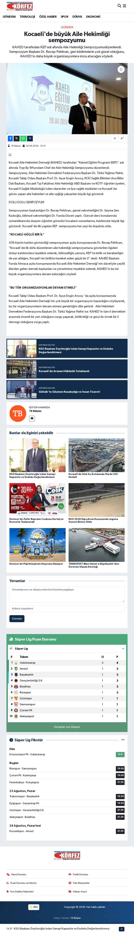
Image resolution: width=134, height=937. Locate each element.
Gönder (17, 618)
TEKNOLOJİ (27, 16)
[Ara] (119, 6)
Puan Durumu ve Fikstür (23, 883)
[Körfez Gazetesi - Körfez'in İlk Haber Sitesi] (19, 6)
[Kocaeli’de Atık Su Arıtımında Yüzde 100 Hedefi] (97, 455)
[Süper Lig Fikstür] (123, 740)
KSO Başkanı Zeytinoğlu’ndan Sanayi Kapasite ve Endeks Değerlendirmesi (61, 928)
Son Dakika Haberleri (22, 891)
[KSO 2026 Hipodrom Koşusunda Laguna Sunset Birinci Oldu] (97, 499)
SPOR (64, 16)
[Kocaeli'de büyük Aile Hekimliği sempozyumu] (67, 98)
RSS (35, 907)
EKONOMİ (93, 16)
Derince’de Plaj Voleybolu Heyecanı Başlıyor (36, 564)
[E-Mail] (32, 419)
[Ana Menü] (124, 6)
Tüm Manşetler (81, 883)
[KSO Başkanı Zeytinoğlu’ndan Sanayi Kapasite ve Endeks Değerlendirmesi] (37, 455)
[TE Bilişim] (17, 413)
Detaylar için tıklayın (67, 727)
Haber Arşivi (80, 891)
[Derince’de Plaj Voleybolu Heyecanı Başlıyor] (37, 544)
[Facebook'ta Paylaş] (10, 139)
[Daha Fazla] (30, 139)
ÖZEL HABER (48, 16)
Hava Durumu (18, 874)
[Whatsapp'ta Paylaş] (23, 139)
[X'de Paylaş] (17, 139)
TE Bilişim (16, 146)
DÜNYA (77, 16)
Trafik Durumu (80, 874)
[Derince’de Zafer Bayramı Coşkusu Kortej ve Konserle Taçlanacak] (37, 499)
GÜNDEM (9, 16)
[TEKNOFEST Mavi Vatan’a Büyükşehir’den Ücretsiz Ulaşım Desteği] (97, 544)
